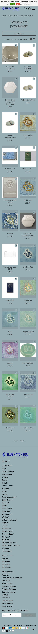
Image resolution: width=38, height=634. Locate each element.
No (17, 4)
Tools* (4, 491)
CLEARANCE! (7, 551)
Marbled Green (27, 169)
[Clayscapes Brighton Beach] (28, 350)
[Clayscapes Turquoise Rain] (28, 318)
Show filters (19, 34)
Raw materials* (7, 474)
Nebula (10, 233)
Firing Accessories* (9, 497)
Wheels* (5, 477)
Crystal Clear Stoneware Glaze (27, 234)
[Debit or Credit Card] (7, 631)
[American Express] (10, 628)
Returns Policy (7, 603)
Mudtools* (6, 537)
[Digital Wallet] (11, 631)
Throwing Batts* (8, 534)
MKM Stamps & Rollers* (11, 546)
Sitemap (5, 595)
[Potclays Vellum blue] (10, 287)
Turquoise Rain (28, 332)
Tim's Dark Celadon (10, 395)
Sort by (17, 39)
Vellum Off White (28, 100)
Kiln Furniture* (7, 531)
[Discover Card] (23, 628)
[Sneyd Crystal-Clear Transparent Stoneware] (10, 87)
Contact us (6, 598)
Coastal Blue (28, 135)
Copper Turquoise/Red (10, 136)
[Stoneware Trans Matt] (10, 254)
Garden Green (10, 428)
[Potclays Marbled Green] (28, 156)
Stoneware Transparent (10, 68)
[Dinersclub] (3, 631)
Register (5, 559)
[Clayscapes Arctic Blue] (28, 187)
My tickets (6, 565)
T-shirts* (5, 483)
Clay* (4, 469)
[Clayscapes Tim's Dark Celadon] (10, 381)
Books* (5, 480)
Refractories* (7, 509)
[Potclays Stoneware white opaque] (10, 187)
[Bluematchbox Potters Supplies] (11, 9)
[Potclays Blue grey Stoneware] (28, 53)
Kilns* (4, 506)
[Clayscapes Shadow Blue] (28, 254)
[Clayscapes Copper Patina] (28, 415)
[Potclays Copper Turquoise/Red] (10, 122)
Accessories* (7, 514)
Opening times (7, 601)
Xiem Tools (6, 540)
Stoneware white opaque (10, 201)
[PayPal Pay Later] (17, 628)
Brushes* (5, 489)
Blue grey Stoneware (28, 68)
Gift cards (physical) (9, 520)
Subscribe (29, 615)
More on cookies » (25, 4)
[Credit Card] (20, 628)
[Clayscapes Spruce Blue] (28, 381)
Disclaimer (6, 581)
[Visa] (6, 628)
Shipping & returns (9, 589)
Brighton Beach (28, 363)
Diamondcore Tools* (9, 543)
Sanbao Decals (7, 486)
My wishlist (6, 567)
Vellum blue (9, 300)
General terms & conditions (12, 578)
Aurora (9, 363)
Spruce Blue (28, 394)
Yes (12, 4)
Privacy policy (7, 583)
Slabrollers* (6, 511)
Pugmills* (5, 523)
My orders (6, 562)
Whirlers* (5, 517)
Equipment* (6, 528)
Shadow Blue (28, 267)
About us (5, 575)
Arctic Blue (28, 200)
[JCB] (27, 628)
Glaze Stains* (7, 500)
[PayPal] (13, 628)
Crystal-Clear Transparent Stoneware (10, 102)
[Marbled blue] (10, 156)
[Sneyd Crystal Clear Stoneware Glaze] (28, 220)
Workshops (6, 548)
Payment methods (9, 586)
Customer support (8, 592)
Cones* (5, 526)
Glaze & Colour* (12, 16)
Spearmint (28, 300)
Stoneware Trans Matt (9, 268)
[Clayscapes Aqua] (10, 318)
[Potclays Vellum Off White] (28, 87)
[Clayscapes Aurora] (10, 350)
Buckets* (5, 503)
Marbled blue (10, 169)
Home (4, 16)
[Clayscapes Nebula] (10, 220)
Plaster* (5, 494)
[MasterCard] (3, 628)
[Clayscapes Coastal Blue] (28, 122)
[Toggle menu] (34, 9)
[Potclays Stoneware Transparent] (10, 53)
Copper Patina (28, 428)
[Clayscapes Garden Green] (10, 415)
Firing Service (7, 606)
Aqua (10, 332)
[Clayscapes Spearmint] (28, 287)
